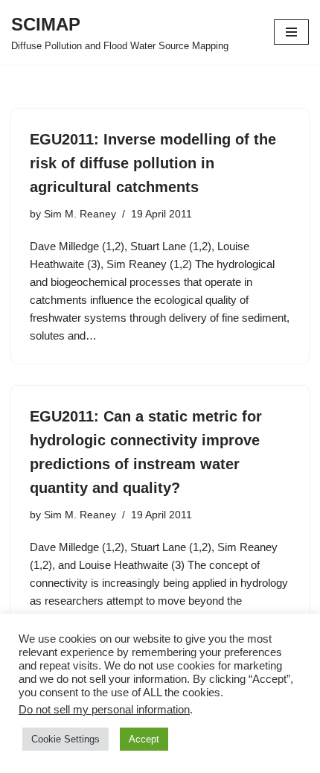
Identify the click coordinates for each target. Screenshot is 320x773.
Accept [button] (144, 739)
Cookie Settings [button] (65, 739)
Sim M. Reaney (80, 214)
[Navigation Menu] (291, 32)
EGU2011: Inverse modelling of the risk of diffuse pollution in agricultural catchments (153, 163)
